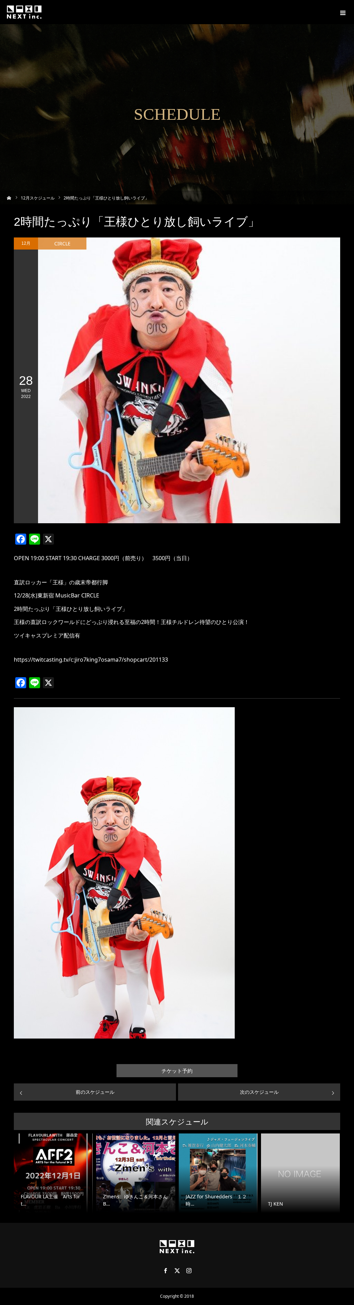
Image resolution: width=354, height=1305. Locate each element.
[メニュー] (342, 12)
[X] (177, 1270)
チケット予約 (177, 1070)
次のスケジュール (259, 1092)
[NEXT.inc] (24, 12)
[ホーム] (9, 197)
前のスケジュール (95, 1092)
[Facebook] (165, 1270)
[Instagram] (188, 1270)
